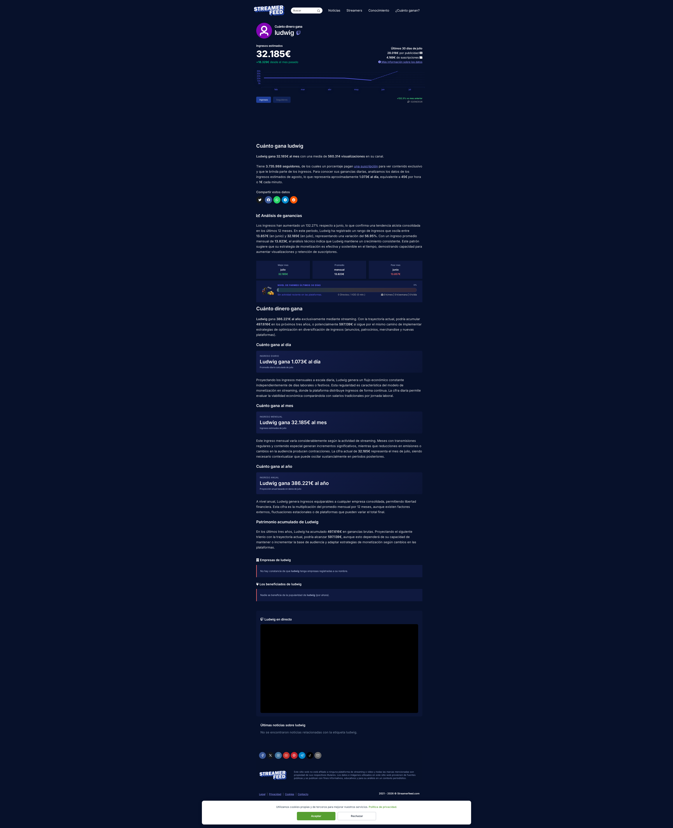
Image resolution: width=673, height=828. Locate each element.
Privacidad (275, 794)
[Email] (317, 755)
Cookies (289, 794)
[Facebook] (262, 755)
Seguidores (281, 99)
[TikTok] (310, 755)
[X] (270, 755)
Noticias (334, 10)
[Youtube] (286, 755)
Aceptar (316, 816)
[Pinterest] (294, 755)
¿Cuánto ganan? (407, 10)
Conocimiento (378, 10)
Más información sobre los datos (401, 62)
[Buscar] (318, 10)
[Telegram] (302, 755)
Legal (262, 794)
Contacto (303, 794)
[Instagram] (278, 755)
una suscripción (366, 166)
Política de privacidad (382, 807)
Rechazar (357, 816)
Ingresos (263, 99)
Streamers (354, 10)
